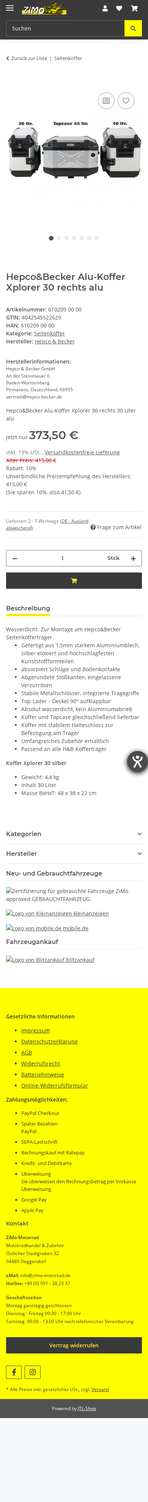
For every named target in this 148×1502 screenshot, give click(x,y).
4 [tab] (74, 238)
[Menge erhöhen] (133, 558)
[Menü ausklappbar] (10, 4)
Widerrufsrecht (40, 1063)
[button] (105, 8)
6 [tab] (89, 238)
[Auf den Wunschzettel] (126, 100)
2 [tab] (59, 238)
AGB (26, 1052)
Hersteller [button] (21, 853)
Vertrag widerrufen (74, 1345)
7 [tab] (96, 238)
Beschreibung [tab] (28, 608)
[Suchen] (133, 28)
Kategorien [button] (23, 834)
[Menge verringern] (14, 558)
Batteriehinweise (42, 1074)
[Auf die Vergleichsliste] (106, 100)
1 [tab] (51, 238)
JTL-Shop (87, 1408)
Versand (100, 1389)
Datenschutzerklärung (49, 1041)
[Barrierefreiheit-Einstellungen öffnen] (137, 761)
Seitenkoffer (49, 333)
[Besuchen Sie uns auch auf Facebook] (14, 1372)
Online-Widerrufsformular (54, 1085)
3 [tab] (66, 238)
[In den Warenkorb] (12, 82)
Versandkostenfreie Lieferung (82, 452)
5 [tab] (81, 238)
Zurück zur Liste (29, 58)
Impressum (35, 1030)
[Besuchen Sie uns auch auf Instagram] (32, 1372)
